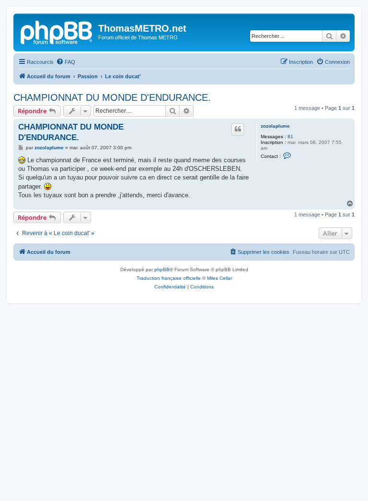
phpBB (162, 269)
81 (290, 136)
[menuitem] (65, 62)
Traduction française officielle (169, 278)
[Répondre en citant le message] (237, 129)
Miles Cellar (219, 278)
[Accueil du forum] (57, 31)
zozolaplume (275, 126)
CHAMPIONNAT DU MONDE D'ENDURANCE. (112, 97)
